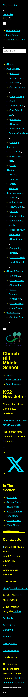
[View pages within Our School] (19, 69)
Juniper (17, 611)
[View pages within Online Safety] (24, 106)
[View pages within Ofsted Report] (9, 244)
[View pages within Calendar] (20, 276)
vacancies (8, 14)
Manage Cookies (12, 687)
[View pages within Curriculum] (21, 152)
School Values (13, 30)
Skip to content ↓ (11, 5)
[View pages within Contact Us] (19, 313)
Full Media (8, 618)
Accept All (5, 687)
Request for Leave (15, 39)
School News (12, 384)
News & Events (13, 379)
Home (9, 375)
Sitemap (7, 636)
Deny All (18, 687)
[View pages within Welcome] (20, 83)
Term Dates (12, 35)
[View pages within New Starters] (24, 207)
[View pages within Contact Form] (9, 322)
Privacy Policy (10, 643)
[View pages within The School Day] (13, 115)
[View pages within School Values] (9, 92)
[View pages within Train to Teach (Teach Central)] (9, 267)
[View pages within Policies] (18, 198)
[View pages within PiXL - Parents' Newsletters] (21, 299)
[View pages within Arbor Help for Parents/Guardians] (9, 138)
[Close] (3, 692)
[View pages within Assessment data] (13, 161)
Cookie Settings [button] (11, 650)
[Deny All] (5, 692)
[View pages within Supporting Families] (17, 253)
